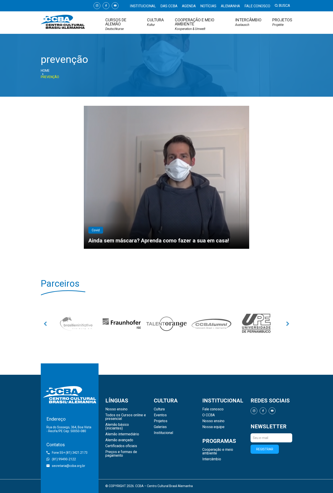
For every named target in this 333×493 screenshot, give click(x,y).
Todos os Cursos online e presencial (125, 417)
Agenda (189, 6)
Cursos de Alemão (115, 24)
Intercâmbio (248, 22)
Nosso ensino (116, 409)
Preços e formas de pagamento (121, 453)
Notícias (208, 6)
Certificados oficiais (121, 446)
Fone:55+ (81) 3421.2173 (69, 452)
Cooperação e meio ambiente (194, 24)
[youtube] (115, 5)
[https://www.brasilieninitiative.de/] (76, 324)
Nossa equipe (213, 427)
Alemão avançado (119, 440)
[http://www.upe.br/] (256, 324)
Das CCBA (168, 6)
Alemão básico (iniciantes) (117, 426)
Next (287, 323)
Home (45, 70)
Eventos (160, 415)
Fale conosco (257, 6)
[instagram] (97, 5)
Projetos (282, 22)
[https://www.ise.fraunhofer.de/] (121, 324)
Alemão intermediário (122, 434)
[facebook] (106, 5)
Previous (45, 323)
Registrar (264, 449)
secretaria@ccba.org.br (68, 465)
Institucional (143, 6)
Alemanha (230, 6)
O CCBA (208, 415)
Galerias (160, 427)
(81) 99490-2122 (64, 459)
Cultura (155, 22)
